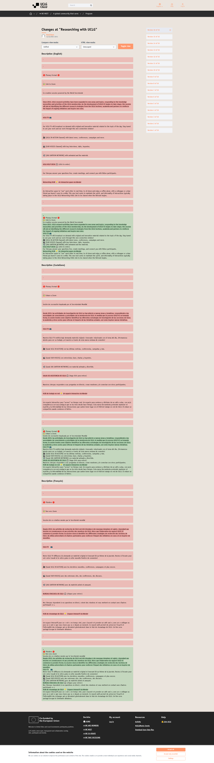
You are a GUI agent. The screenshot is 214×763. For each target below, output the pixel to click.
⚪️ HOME (86, 722)
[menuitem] (95, 722)
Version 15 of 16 (154, 37)
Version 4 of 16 (153, 110)
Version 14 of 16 (154, 43)
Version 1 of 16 (153, 130)
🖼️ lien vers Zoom (50, 511)
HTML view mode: (88, 43)
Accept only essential (171, 754)
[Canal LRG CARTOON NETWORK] (57, 367)
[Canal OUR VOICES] (53, 358)
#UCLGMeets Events (142, 726)
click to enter (64, 164)
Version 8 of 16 (153, 83)
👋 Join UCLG (166, 722)
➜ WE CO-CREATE (89, 734)
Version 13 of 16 (154, 50)
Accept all (171, 749)
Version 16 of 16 (154, 30)
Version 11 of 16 (154, 63)
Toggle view (125, 46)
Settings (170, 758)
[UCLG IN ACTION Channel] (55, 138)
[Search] (91, 5)
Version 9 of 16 (153, 77)
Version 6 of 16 (153, 97)
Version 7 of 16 (153, 90)
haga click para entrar (78, 376)
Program (89, 14)
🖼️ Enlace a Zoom (49, 295)
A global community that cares (65, 14)
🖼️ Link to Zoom (49, 84)
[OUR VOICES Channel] (54, 147)
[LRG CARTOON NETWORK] (55, 155)
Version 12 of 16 (154, 57)
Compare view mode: (50, 43)
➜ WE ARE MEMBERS (91, 726)
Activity (138, 722)
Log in (111, 722)
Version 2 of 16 (153, 124)
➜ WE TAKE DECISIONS (91, 738)
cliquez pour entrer (75, 594)
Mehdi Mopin (50, 35)
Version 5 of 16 (153, 104)
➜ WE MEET (43, 14)
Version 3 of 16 (153, 117)
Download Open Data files (144, 730)
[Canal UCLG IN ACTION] (54, 349)
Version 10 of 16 (154, 70)
